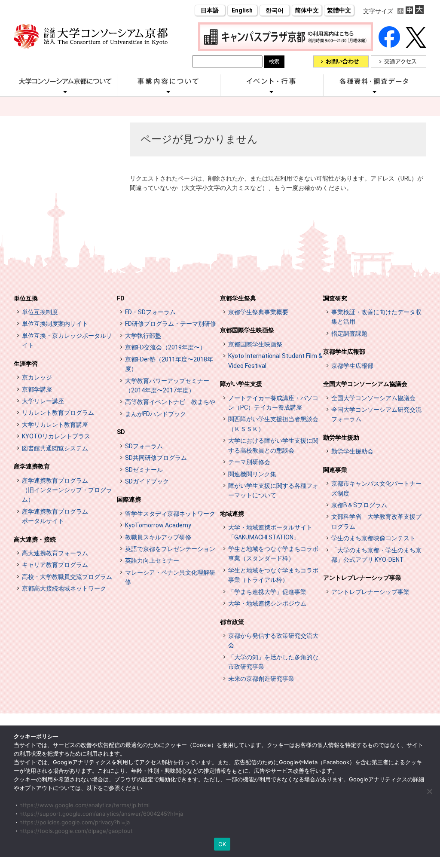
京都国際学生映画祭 (247, 330)
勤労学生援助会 (352, 451)
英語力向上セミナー (152, 560)
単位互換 (26, 298)
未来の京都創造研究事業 (261, 678)
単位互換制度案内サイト (55, 323)
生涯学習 (26, 363)
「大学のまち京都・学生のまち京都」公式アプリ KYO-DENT (376, 555)
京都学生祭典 (238, 298)
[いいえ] (429, 791)
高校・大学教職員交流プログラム (67, 576)
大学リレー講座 (43, 401)
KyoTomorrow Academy (158, 525)
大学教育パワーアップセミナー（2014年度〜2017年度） (167, 385)
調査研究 (335, 298)
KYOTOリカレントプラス (56, 436)
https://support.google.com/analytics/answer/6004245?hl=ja (101, 813)
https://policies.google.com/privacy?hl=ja (74, 822)
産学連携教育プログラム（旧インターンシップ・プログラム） (67, 490)
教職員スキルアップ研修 (158, 537)
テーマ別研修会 (249, 462)
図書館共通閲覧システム (55, 448)
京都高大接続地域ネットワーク (64, 588)
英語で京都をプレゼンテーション (170, 548)
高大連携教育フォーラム (55, 553)
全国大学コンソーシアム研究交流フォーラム (376, 414)
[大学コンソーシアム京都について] (65, 91)
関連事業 (335, 469)
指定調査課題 (349, 333)
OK (222, 844)
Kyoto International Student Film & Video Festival (275, 360)
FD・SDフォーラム (150, 312)
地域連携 (232, 513)
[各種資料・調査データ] (374, 91)
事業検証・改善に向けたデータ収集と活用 (376, 317)
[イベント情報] (271, 91)
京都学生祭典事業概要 (258, 312)
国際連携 (129, 499)
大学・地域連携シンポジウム (267, 603)
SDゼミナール (144, 469)
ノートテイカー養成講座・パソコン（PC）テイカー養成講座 (273, 403)
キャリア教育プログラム (55, 564)
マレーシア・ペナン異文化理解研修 (170, 577)
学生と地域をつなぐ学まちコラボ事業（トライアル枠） (273, 575)
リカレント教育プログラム (58, 412)
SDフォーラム (144, 446)
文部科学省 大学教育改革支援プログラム (376, 521)
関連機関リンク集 (252, 474)
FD (121, 298)
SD (121, 431)
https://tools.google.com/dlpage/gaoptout (76, 830)
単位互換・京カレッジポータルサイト (67, 340)
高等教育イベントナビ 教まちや (170, 401)
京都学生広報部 (344, 351)
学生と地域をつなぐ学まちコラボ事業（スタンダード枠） (273, 553)
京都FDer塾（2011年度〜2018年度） (169, 364)
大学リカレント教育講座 (55, 424)
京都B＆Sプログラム (359, 505)
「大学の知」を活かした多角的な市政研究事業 (273, 662)
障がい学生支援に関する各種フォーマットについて (273, 490)
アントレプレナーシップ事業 (362, 577)
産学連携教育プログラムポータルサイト (55, 516)
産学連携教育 (32, 466)
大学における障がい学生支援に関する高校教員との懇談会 (273, 445)
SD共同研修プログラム (156, 457)
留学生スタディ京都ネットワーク (170, 513)
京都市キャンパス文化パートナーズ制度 (376, 488)
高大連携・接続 (35, 539)
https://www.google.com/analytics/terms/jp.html (84, 805)
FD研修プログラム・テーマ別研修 (170, 323)
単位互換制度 (40, 312)
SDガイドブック (147, 481)
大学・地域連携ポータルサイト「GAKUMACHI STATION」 (270, 532)
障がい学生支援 (241, 383)
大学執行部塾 (143, 335)
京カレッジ (37, 377)
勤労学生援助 (341, 437)
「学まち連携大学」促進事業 (267, 591)
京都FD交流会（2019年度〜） (165, 347)
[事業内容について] (168, 91)
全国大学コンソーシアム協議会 (365, 383)
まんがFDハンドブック (155, 413)
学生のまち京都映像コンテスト (373, 538)
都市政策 (232, 621)
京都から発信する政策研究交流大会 (273, 640)
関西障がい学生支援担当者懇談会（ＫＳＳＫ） (273, 424)
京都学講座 (37, 389)
